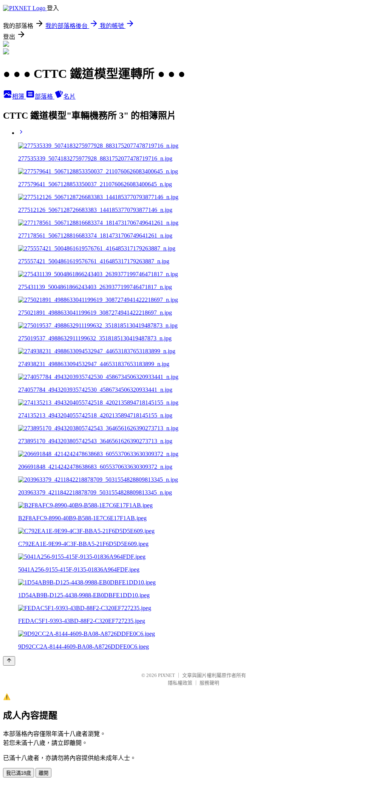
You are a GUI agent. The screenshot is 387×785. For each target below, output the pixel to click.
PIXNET (166, 675)
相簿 (19, 96)
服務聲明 (209, 683)
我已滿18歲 (18, 773)
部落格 (44, 96)
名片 (69, 96)
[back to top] (9, 661)
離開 (43, 773)
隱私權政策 (180, 683)
